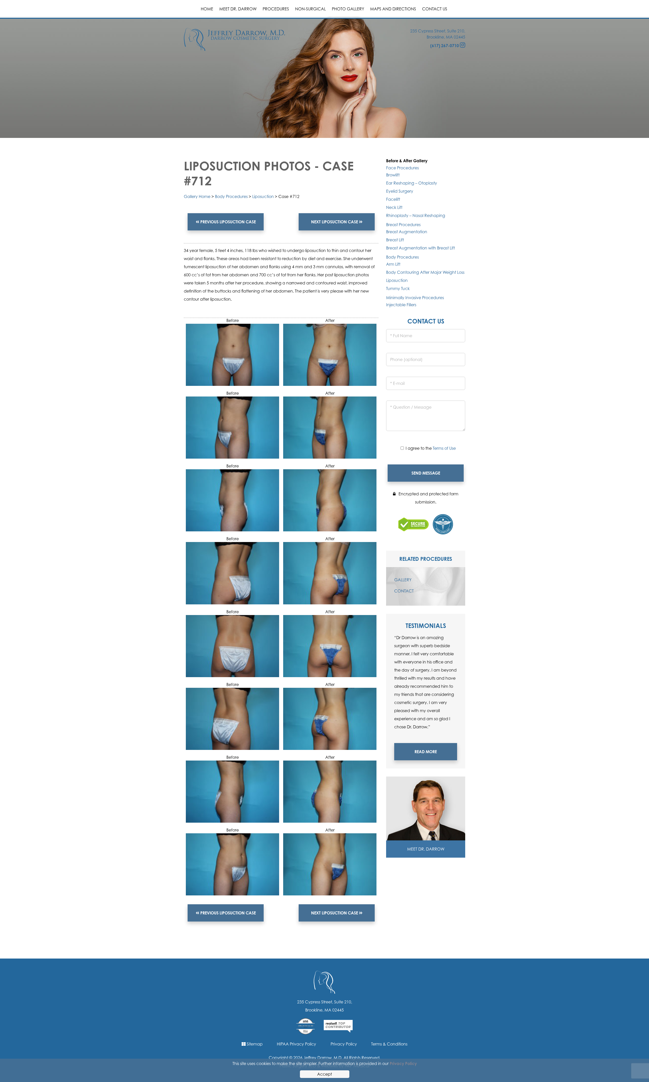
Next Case (335, 221)
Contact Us (434, 8)
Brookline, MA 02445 (446, 37)
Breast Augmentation (406, 231)
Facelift (393, 199)
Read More (425, 751)
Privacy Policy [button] (403, 1063)
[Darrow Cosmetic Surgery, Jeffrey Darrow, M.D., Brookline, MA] (234, 39)
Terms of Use (444, 448)
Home (207, 8)
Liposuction (263, 196)
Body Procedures (231, 196)
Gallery (402, 579)
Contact (404, 590)
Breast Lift (395, 239)
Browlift (393, 174)
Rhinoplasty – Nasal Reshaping (415, 215)
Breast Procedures (403, 224)
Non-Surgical (310, 8)
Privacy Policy (344, 1044)
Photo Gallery (348, 8)
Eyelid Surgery (399, 191)
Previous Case (227, 221)
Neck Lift (394, 207)
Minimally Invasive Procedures (415, 297)
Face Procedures (402, 167)
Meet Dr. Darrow (238, 8)
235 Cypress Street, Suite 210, (437, 30)
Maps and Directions (393, 8)
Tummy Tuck (398, 288)
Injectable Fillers (401, 304)
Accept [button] (324, 1074)
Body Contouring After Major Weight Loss (425, 272)
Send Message (425, 473)
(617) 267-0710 (444, 45)
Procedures (276, 8)
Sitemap (254, 1044)
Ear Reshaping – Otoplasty (411, 183)
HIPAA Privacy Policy (296, 1044)
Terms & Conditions (389, 1044)
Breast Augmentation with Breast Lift (420, 247)
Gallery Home (197, 196)
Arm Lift (393, 264)
